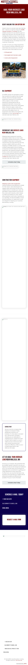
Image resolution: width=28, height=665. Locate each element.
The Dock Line (18, 660)
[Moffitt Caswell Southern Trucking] (9, 2)
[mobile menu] (26, 2)
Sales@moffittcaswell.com (9, 504)
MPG (25, 663)
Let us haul (16, 113)
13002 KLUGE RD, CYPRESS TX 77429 (11, 648)
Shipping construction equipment (11, 183)
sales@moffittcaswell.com (10, 645)
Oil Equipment (8, 52)
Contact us (5, 156)
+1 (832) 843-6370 (7, 499)
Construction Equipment (10, 58)
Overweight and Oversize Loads (12, 55)
